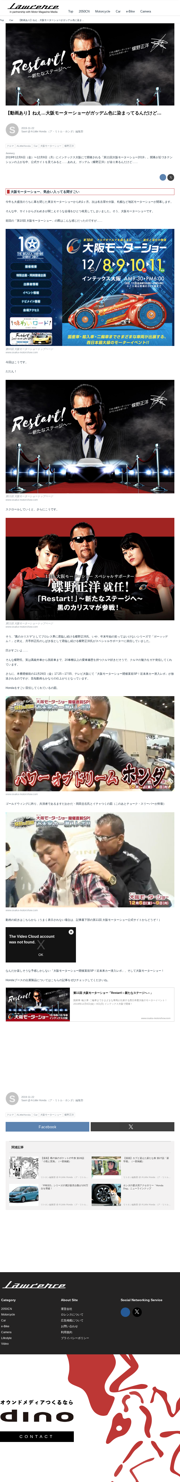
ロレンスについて (72, 1314)
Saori (24, 131)
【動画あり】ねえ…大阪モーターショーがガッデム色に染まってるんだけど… (83, 112)
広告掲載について (72, 1320)
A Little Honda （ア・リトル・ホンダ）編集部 (57, 131)
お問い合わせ (69, 1326)
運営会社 (66, 1309)
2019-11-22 (27, 128)
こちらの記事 (59, 980)
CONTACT (36, 1436)
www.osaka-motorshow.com (22, 352)
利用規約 (66, 1332)
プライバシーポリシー (75, 1338)
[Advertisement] (41, 1053)
